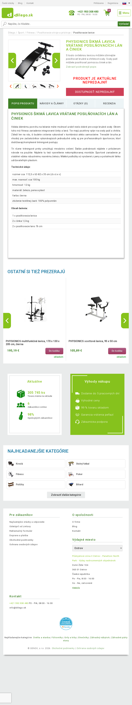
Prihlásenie (99, 3)
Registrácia (113, 3)
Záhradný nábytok (100, 637)
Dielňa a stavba (41, 637)
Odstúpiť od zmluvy (20, 526)
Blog (20, 3)
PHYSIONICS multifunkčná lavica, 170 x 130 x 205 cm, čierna (32, 343)
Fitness (31, 32)
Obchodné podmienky (21, 540)
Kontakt (30, 3)
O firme (76, 522)
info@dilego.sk (17, 607)
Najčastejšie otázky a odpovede (26, 522)
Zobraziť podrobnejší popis (81, 67)
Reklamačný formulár (20, 531)
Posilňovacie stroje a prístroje (54, 32)
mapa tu (76, 587)
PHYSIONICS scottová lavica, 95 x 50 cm (93, 341)
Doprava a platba (18, 535)
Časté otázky (8, 3)
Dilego (11, 32)
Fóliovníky (57, 637)
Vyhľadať (124, 23)
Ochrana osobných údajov (23, 544)
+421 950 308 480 (18, 603)
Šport (21, 32)
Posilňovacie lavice (83, 32)
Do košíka (54, 351)
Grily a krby (70, 637)
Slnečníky (83, 637)
